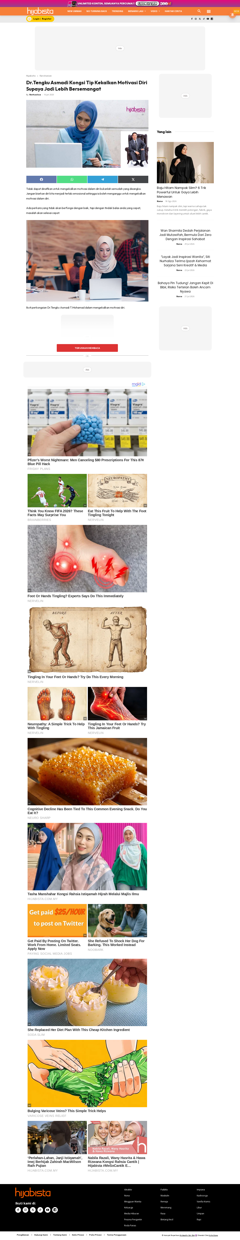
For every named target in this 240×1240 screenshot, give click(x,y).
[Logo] (40, 11)
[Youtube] (208, 19)
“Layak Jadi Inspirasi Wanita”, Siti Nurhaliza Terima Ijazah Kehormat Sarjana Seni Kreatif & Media (185, 261)
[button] (199, 11)
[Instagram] (196, 19)
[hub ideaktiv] (208, 9)
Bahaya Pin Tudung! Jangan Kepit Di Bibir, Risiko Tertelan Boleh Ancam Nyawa (185, 287)
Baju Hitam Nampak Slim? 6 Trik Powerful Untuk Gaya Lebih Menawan (181, 192)
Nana (160, 201)
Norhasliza (35, 94)
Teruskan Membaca (87, 348)
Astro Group (213, 1235)
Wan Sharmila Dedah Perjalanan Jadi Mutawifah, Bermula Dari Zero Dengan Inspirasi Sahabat (185, 235)
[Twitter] (200, 19)
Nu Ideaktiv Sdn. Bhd (187, 1235)
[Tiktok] (204, 19)
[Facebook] (192, 19)
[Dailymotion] (212, 19)
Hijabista (30, 75)
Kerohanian (46, 75)
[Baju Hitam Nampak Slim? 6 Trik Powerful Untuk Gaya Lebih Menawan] (185, 162)
